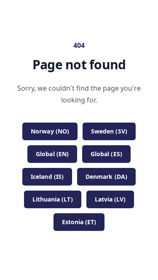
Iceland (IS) (47, 177)
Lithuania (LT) (52, 199)
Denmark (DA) (106, 177)
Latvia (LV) (110, 199)
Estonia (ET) (79, 222)
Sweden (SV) (109, 131)
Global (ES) (106, 154)
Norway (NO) (50, 131)
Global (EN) (52, 154)
